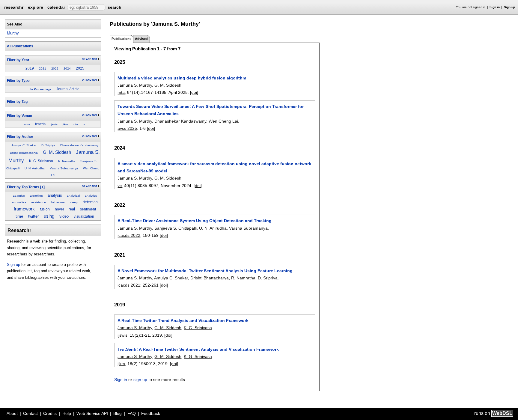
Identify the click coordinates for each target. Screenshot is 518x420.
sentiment (88, 209)
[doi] (194, 92)
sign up (140, 379)
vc (84, 124)
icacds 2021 (129, 285)
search (114, 7)
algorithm (36, 195)
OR (83, 59)
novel (59, 209)
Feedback (150, 413)
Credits (50, 413)
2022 (54, 68)
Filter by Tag (17, 101)
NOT (94, 59)
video (64, 216)
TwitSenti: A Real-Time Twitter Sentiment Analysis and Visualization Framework (198, 349)
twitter (33, 216)
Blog (117, 413)
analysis (55, 195)
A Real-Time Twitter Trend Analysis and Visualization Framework (183, 320)
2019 (29, 68)
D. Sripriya (48, 145)
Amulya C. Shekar (23, 145)
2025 (80, 68)
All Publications (20, 46)
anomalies (19, 202)
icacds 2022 (129, 235)
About (12, 413)
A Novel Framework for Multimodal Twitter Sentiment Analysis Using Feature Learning (205, 270)
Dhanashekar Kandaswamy (79, 145)
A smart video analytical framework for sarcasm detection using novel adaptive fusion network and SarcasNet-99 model (214, 167)
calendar (56, 7)
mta (75, 124)
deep (74, 202)
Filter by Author (20, 137)
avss (27, 124)
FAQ (131, 413)
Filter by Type (18, 80)
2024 (67, 68)
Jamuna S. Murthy (135, 85)
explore (35, 7)
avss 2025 (127, 128)
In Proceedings (40, 89)
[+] (42, 187)
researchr (13, 7)
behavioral (58, 202)
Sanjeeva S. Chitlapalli (175, 228)
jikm (65, 124)
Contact (30, 413)
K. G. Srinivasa (41, 161)
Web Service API (92, 413)
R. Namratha (67, 161)
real (72, 209)
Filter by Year (18, 60)
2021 (42, 68)
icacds (40, 124)
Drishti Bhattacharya (24, 152)
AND (88, 59)
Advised (141, 38)
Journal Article (67, 89)
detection (90, 202)
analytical (73, 195)
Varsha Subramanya (64, 168)
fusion (45, 209)
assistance (38, 202)
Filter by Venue (19, 116)
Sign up (509, 7)
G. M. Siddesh (57, 152)
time (19, 216)
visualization (84, 216)
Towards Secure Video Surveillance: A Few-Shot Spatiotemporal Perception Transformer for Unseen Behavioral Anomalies (211, 110)
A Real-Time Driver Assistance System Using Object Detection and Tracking (195, 220)
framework (24, 209)
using (49, 216)
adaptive (19, 195)
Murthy (13, 33)
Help (66, 413)
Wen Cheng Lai (223, 121)
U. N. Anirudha (35, 168)
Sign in (495, 7)
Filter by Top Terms (23, 187)
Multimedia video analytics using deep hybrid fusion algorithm (182, 78)
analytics (91, 195)
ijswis (54, 124)
